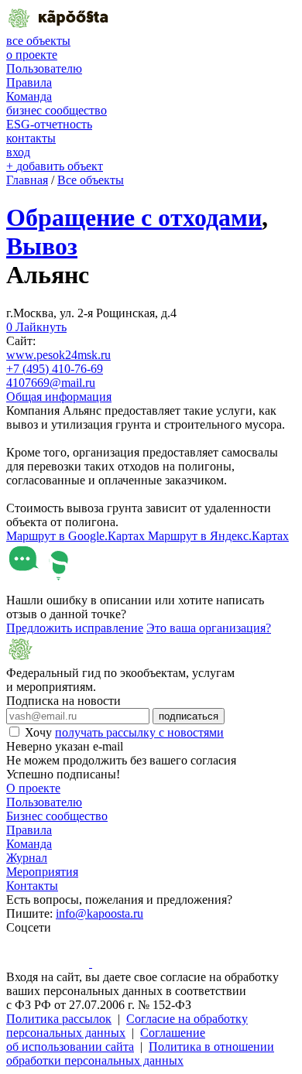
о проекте (31, 54)
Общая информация (59, 396)
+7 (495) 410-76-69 (54, 368)
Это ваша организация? (208, 627)
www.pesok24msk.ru (58, 354)
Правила (29, 82)
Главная (27, 179)
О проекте (33, 788)
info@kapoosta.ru (99, 913)
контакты (31, 138)
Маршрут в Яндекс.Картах (218, 535)
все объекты (38, 40)
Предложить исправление (74, 627)
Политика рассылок (59, 1018)
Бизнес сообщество (57, 816)
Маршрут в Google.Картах (77, 535)
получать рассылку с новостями (139, 732)
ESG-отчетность (49, 124)
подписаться (188, 716)
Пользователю (44, 68)
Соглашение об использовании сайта (105, 1039)
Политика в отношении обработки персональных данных (140, 1053)
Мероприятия (42, 871)
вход (18, 152)
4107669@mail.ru (50, 382)
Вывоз (41, 246)
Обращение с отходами (134, 217)
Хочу (124, 732)
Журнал (26, 857)
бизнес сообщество (56, 110)
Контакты (32, 885)
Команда (29, 96)
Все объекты (90, 179)
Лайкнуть (36, 326)
